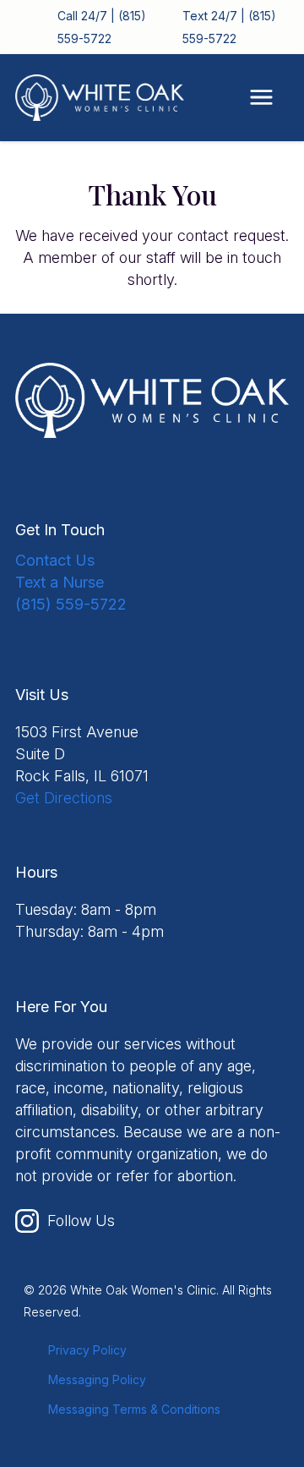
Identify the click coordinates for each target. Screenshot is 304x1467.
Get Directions (63, 798)
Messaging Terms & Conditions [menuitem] (134, 1409)
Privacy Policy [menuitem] (87, 1350)
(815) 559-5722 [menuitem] (71, 604)
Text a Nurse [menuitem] (59, 582)
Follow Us (81, 1220)
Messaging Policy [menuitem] (97, 1379)
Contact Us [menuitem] (55, 560)
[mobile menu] (261, 98)
